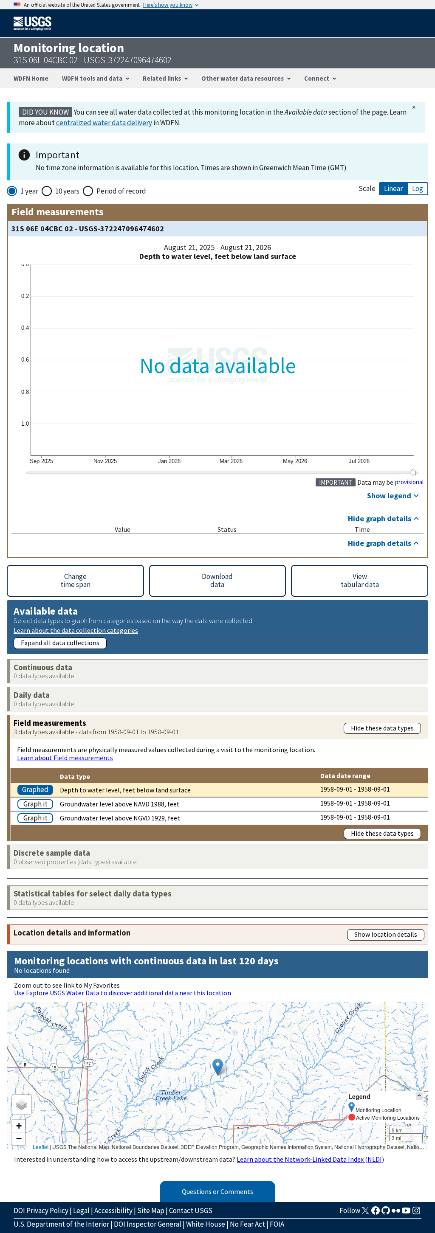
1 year (29, 191)
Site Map (150, 1210)
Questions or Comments (217, 1191)
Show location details (385, 934)
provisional (409, 482)
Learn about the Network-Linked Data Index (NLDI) (310, 1159)
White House (205, 1224)
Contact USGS (190, 1210)
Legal (81, 1210)
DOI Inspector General (147, 1224)
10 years (67, 191)
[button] (217, 1067)
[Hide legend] (419, 1096)
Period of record (121, 191)
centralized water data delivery (104, 122)
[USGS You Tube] (406, 1213)
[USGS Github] (386, 1213)
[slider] (413, 472)
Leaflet (40, 1146)
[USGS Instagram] (416, 1213)
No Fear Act (247, 1224)
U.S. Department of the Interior (61, 1224)
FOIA (277, 1224)
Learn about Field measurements (65, 757)
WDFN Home (31, 78)
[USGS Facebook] (375, 1213)
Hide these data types (382, 728)
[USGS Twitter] (365, 1213)
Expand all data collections (60, 642)
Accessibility (113, 1210)
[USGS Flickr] (396, 1213)
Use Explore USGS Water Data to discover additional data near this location (122, 993)
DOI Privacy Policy (41, 1210)
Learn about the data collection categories (76, 630)
